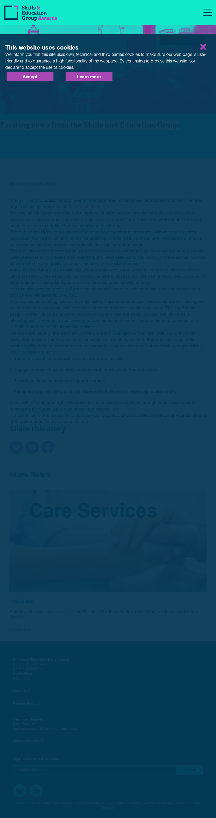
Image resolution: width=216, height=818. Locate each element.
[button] (183, 40)
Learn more (89, 76)
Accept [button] (30, 76)
